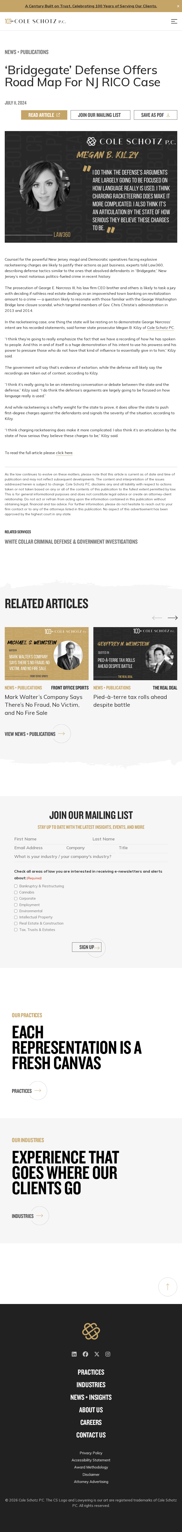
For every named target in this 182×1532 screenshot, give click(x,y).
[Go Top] (167, 1286)
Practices (22, 1090)
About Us (91, 1409)
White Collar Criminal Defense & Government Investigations (71, 541)
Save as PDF (152, 114)
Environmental (30, 911)
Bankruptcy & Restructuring (41, 886)
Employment (29, 905)
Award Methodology (91, 1467)
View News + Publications (30, 733)
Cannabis (26, 892)
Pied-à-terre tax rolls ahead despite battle (130, 700)
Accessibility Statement (91, 1460)
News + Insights (90, 1397)
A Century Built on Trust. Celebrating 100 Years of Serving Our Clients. (91, 6)
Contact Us (91, 1435)
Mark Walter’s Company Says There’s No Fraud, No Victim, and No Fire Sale (43, 704)
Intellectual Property (36, 917)
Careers (91, 1422)
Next (172, 618)
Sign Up (86, 947)
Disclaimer (91, 1474)
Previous (157, 617)
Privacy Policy (91, 1453)
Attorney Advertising (91, 1481)
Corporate (27, 898)
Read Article (41, 114)
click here (64, 452)
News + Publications (27, 51)
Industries (23, 1216)
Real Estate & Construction (41, 923)
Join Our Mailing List (99, 114)
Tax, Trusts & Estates (37, 929)
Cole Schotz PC (160, 327)
